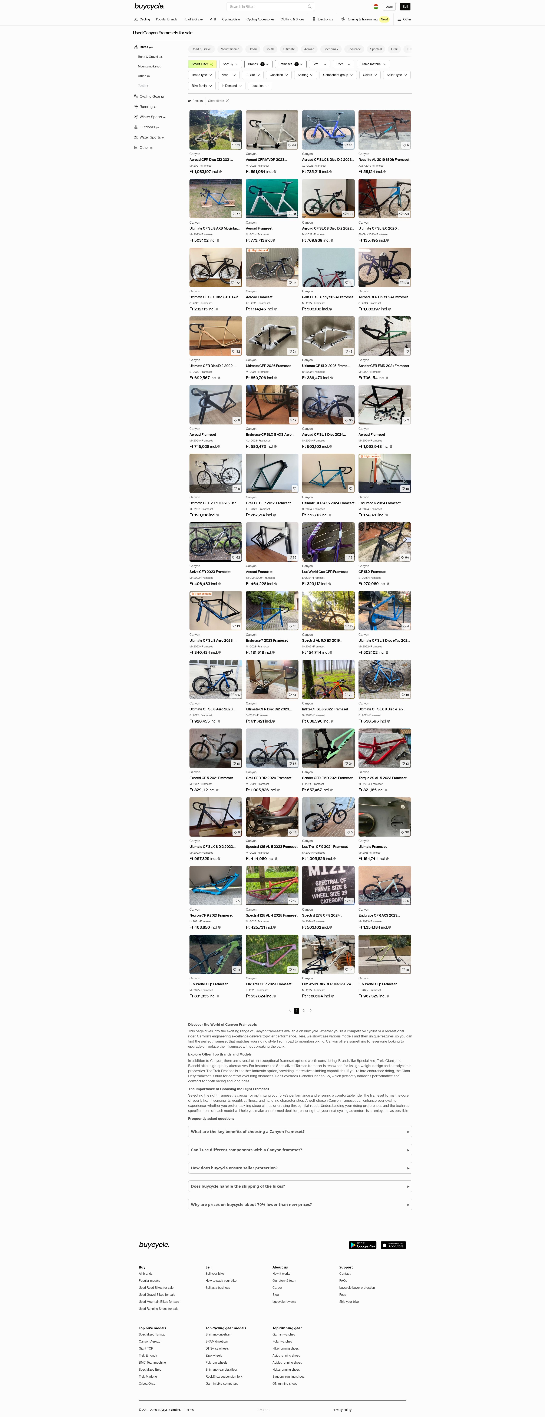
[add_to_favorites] (407, 351)
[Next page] (310, 1010)
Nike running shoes (285, 1348)
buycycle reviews (284, 1302)
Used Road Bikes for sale (156, 1288)
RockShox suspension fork (224, 1376)
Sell (405, 7)
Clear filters (216, 101)
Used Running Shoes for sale (158, 1309)
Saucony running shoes (288, 1376)
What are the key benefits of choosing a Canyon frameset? (300, 1131)
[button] (205, 172)
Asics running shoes (286, 1355)
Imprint (264, 1410)
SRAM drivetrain (217, 1341)
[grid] (258, 250)
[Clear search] (310, 6)
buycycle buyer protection (357, 1288)
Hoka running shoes (286, 1369)
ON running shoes (284, 1384)
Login (389, 7)
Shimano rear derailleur (221, 1369)
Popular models (149, 1281)
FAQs (343, 1281)
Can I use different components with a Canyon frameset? (300, 1149)
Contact (345, 1274)
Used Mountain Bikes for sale (159, 1302)
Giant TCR (146, 1348)
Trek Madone (148, 1376)
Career (277, 1288)
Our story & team (284, 1281)
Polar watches (282, 1341)
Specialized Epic (150, 1369)
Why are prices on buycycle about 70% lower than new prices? (300, 1204)
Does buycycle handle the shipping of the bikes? (300, 1186)
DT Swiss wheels (217, 1348)
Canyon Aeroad (149, 1341)
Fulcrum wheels (216, 1362)
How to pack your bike (221, 1281)
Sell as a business (218, 1288)
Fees (342, 1295)
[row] (258, 250)
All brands (145, 1274)
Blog (275, 1295)
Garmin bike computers (222, 1384)
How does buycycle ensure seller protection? (300, 1167)
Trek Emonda (148, 1355)
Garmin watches (283, 1334)
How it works (281, 1274)
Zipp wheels (214, 1355)
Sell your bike (215, 1274)
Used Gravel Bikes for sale (157, 1295)
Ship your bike (349, 1302)
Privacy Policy (342, 1410)
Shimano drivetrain (218, 1334)
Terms (189, 1410)
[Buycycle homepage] (149, 6)
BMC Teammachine (152, 1362)
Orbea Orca (147, 1384)
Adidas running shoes (287, 1362)
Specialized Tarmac (152, 1334)
